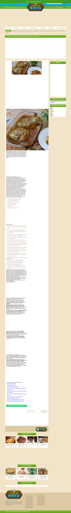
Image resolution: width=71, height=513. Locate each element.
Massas (56, 30)
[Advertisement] (35, 19)
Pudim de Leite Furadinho (11, 385)
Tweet (64, 7)
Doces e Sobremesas (36, 30)
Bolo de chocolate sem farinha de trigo (42, 498)
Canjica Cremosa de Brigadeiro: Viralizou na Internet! (15, 399)
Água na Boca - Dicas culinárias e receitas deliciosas (35, 5)
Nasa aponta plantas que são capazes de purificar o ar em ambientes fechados (32, 475)
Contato (25, 28)
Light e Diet (45, 30)
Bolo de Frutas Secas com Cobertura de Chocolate (15, 401)
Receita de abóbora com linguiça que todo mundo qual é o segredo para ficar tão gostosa (30, 501)
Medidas (43, 28)
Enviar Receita (34, 28)
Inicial (9, 28)
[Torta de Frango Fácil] (43, 471)
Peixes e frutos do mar (62, 30)
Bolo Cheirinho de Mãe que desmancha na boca (15, 396)
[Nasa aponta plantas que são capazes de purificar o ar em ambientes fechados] (32, 471)
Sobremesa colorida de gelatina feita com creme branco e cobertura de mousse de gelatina (30, 498)
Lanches (41, 30)
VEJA (66, 1)
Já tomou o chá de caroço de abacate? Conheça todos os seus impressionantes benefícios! (30, 496)
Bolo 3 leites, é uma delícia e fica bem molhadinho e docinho (42, 501)
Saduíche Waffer (21, 475)
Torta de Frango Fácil (43, 475)
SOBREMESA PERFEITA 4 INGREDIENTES (35, 1)
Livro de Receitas (61, 28)
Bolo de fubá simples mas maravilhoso (42, 504)
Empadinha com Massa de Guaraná (13, 398)
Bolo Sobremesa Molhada (11, 383)
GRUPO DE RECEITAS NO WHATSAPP (16, 405)
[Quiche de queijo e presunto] (10, 471)
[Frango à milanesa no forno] (10, 439)
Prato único (7, 32)
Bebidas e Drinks (21, 30)
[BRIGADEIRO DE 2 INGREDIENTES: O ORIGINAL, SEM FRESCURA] (21, 439)
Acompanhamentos (15, 30)
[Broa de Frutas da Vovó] (32, 439)
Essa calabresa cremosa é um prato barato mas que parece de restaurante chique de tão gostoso (30, 507)
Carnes (31, 30)
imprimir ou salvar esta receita (41, 429)
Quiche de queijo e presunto (10, 475)
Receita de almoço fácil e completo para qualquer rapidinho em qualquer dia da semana (30, 504)
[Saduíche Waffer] (21, 471)
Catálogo (17, 28)
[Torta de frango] (43, 439)
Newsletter (51, 28)
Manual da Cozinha (51, 30)
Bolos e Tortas (27, 30)
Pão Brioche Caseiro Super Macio (12, 386)
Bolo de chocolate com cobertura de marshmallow (42, 496)
